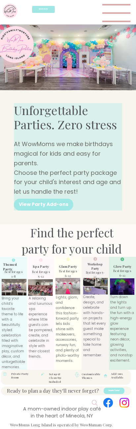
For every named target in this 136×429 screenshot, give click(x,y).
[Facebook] (108, 402)
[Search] (95, 403)
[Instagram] (124, 402)
